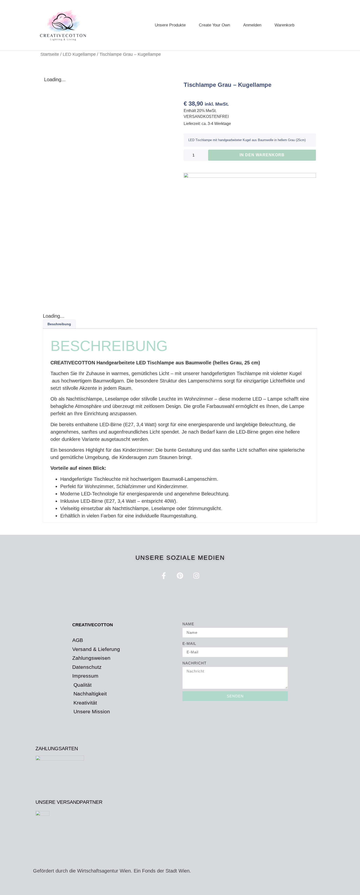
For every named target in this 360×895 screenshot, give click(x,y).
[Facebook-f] (163, 575)
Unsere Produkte (170, 25)
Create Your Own (214, 25)
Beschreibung (59, 324)
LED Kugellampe (79, 54)
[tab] (59, 324)
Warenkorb (284, 25)
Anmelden (252, 25)
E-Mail (189, 643)
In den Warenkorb (262, 155)
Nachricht (194, 663)
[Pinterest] (180, 575)
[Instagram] (196, 575)
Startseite (49, 54)
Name (188, 624)
